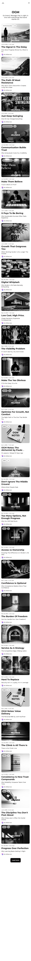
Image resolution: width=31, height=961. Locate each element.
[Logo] (2, 2)
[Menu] (29, 3)
